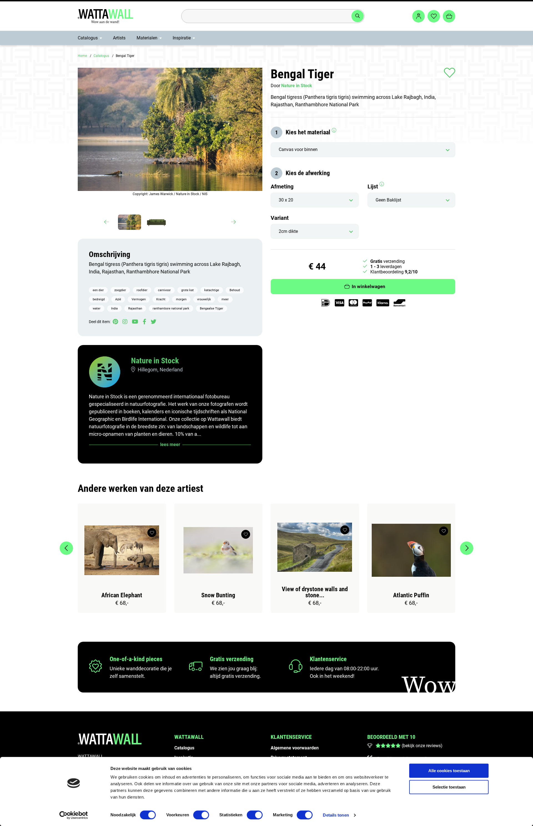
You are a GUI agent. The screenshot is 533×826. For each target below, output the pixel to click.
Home (82, 56)
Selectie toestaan (449, 787)
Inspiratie (182, 38)
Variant (280, 218)
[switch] (201, 814)
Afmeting (282, 186)
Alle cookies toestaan (449, 770)
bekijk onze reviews (422, 745)
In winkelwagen (368, 286)
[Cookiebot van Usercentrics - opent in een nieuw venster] (73, 815)
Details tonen (336, 815)
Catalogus (88, 38)
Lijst (373, 186)
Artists (119, 38)
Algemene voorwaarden (295, 748)
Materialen (147, 38)
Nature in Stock (155, 360)
